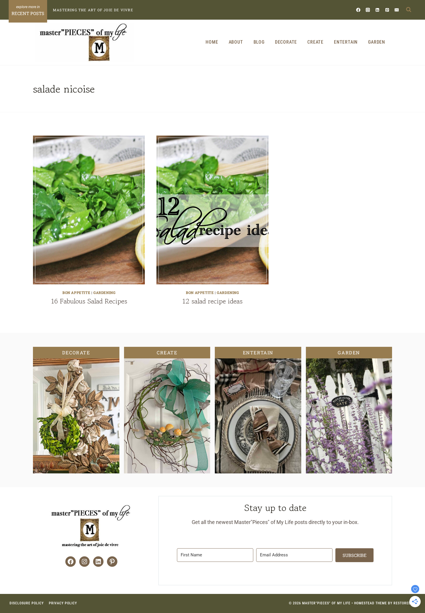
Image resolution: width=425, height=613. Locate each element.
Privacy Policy (63, 603)
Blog (259, 42)
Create (315, 42)
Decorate (286, 42)
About (236, 42)
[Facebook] (358, 9)
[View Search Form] (408, 10)
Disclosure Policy (27, 603)
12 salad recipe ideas (212, 301)
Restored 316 (405, 603)
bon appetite (76, 292)
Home (212, 42)
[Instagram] (368, 9)
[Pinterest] (387, 9)
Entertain (346, 42)
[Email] (396, 9)
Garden (376, 42)
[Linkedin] (377, 9)
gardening (104, 292)
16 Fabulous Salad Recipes (89, 301)
